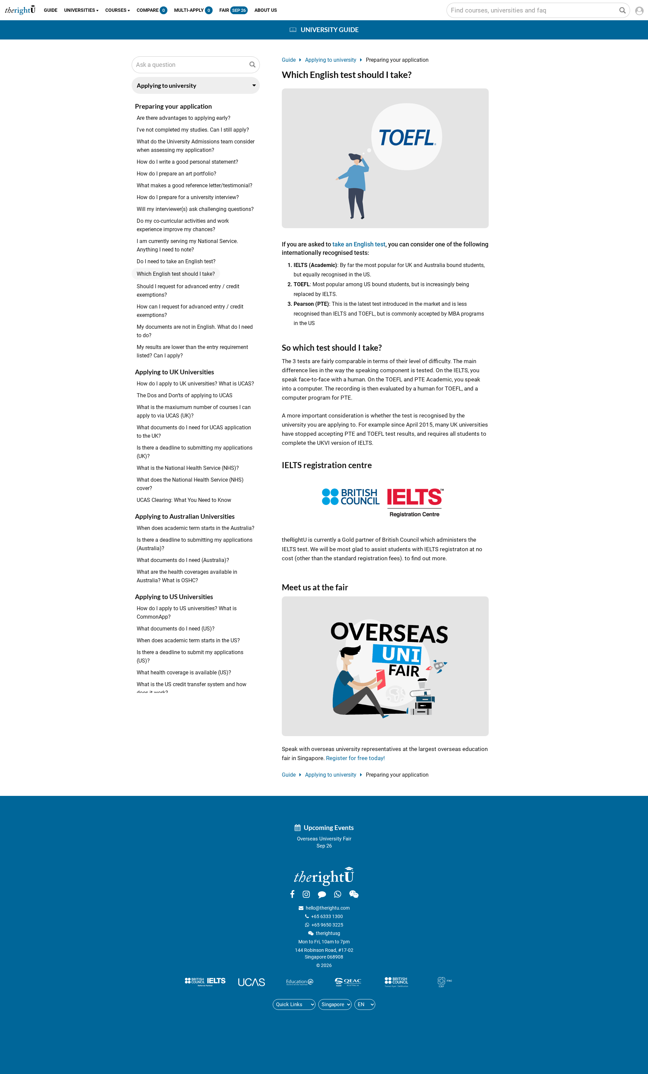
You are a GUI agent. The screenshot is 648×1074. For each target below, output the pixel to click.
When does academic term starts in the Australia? (195, 528)
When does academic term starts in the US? (188, 640)
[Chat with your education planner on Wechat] (353, 894)
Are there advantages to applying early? (184, 118)
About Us (265, 10)
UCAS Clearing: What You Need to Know (184, 500)
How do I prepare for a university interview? (188, 197)
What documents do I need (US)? (176, 628)
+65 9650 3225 (327, 925)
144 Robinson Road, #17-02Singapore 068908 (324, 953)
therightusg (328, 933)
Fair (232, 10)
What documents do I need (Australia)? (183, 560)
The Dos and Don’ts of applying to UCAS (185, 395)
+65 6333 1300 (327, 916)
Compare (151, 10)
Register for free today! (355, 758)
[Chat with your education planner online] (322, 894)
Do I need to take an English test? (176, 261)
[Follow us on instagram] (306, 894)
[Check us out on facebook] (292, 894)
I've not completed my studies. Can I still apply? (193, 130)
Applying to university (330, 60)
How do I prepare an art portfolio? (176, 173)
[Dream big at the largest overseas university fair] (385, 665)
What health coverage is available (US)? (184, 672)
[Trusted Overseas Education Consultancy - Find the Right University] (324, 876)
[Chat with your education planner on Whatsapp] (337, 894)
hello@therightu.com (328, 908)
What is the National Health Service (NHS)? (188, 468)
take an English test (358, 244)
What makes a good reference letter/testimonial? (194, 185)
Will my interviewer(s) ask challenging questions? (195, 209)
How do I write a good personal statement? (187, 162)
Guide (50, 10)
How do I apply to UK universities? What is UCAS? (195, 383)
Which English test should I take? (176, 274)
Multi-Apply (192, 10)
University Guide (330, 29)
